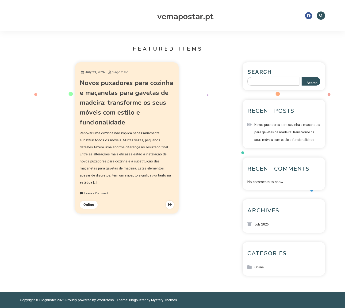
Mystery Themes (164, 300)
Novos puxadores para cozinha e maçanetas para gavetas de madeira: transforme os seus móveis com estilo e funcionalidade (126, 103)
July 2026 (261, 224)
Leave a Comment (96, 193)
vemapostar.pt (185, 16)
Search (259, 72)
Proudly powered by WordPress (90, 300)
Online (88, 205)
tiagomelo (120, 72)
